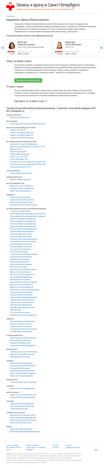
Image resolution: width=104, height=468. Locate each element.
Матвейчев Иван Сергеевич (20, 280)
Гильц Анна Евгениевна (19, 252)
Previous (2, 48)
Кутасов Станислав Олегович (21, 324)
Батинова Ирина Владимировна (22, 231)
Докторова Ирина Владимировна (22, 321)
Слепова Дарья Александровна (22, 300)
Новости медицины (12, 445)
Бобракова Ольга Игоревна (20, 197)
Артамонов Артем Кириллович (21, 363)
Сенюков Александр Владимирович (23, 297)
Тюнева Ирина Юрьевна (19, 409)
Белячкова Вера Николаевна (21, 234)
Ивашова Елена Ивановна (19, 117)
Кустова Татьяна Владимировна (22, 274)
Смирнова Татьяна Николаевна (22, 302)
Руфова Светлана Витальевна (21, 295)
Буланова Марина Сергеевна (21, 244)
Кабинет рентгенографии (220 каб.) (23, 395)
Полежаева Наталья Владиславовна (23, 205)
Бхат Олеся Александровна (20, 249)
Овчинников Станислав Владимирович (24, 290)
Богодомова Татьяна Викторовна (23, 366)
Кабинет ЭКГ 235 (16, 149)
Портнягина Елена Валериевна (21, 292)
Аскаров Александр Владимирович (23, 229)
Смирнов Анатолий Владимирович (23, 345)
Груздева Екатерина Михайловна (22, 371)
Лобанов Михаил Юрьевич (20, 154)
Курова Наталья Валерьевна (20, 272)
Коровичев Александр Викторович (23, 269)
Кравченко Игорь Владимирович (22, 388)
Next (101, 48)
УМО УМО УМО (15, 310)
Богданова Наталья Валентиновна (23, 242)
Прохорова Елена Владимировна (22, 397)
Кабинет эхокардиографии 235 (21, 135)
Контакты (56, 447)
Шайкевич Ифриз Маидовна (20, 179)
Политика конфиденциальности (73, 446)
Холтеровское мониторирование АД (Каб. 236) (28, 162)
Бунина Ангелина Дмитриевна (21, 429)
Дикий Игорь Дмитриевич (20, 259)
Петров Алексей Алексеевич (21, 423)
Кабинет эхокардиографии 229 (21, 133)
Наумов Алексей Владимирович (22, 404)
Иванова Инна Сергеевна (19, 262)
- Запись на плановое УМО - (20, 211)
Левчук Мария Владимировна (21, 277)
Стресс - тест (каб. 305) (18, 157)
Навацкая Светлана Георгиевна (22, 138)
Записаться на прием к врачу (28, 80)
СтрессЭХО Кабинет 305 (19, 159)
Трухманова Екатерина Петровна (22, 307)
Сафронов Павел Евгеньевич (21, 326)
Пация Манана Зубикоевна (20, 357)
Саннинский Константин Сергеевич (23, 382)
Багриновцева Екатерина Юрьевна (23, 338)
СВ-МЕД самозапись (32, 445)
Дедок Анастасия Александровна (23, 373)
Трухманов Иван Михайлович (21, 305)
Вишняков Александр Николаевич (23, 415)
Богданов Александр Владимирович (24, 239)
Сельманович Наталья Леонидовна (23, 329)
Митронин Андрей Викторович (21, 202)
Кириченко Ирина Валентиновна (22, 354)
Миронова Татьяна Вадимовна (21, 186)
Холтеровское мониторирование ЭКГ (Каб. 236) (28, 164)
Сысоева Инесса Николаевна (21, 331)
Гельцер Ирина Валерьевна (20, 368)
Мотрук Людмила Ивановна (20, 340)
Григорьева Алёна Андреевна (21, 257)
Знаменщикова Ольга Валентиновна (23, 352)
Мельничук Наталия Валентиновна (23, 420)
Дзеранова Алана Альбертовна (22, 200)
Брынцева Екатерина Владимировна (23, 144)
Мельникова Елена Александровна (23, 282)
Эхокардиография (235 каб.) (20, 167)
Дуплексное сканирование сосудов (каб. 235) (27, 147)
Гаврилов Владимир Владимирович (23, 418)
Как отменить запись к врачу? (13, 449)
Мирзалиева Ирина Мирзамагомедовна (25, 432)
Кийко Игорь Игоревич (18, 152)
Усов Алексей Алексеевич (20, 312)
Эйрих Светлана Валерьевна (20, 191)
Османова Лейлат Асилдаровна (22, 188)
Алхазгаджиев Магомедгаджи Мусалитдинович (28, 124)
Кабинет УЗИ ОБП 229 (18, 130)
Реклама (55, 445)
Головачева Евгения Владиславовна (24, 254)
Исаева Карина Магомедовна (21, 173)
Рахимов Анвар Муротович (20, 343)
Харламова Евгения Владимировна (23, 315)
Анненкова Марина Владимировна (23, 219)
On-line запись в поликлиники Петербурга (36, 449)
